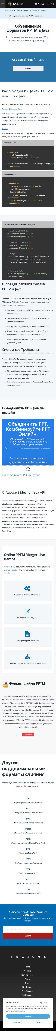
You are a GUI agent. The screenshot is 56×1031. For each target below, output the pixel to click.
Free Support (27, 991)
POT (28, 819)
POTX (28, 839)
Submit (28, 936)
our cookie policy (18, 1011)
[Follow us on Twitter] (17, 957)
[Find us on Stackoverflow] (28, 957)
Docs (27, 983)
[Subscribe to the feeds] (44, 957)
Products (27, 971)
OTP (28, 809)
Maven (5, 129)
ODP (28, 799)
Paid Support (27, 995)
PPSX (28, 869)
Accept (28, 1016)
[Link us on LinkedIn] (22, 957)
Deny (39, 1022)
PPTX (28, 889)
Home (27, 967)
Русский (40, 4)
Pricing (27, 979)
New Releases (27, 975)
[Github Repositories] (39, 957)
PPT (28, 879)
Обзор (28, 68)
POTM (28, 829)
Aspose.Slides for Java (14, 302)
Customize (17, 1022)
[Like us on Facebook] (12, 957)
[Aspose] (17, 4)
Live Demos (27, 987)
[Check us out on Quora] (33, 957)
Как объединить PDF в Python (21, 474)
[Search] (52, 4)
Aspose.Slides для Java (12, 109)
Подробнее (28, 734)
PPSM (28, 859)
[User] (47, 4)
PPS (28, 849)
